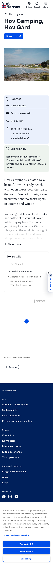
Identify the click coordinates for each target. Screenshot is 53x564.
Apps (5, 476)
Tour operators (10, 457)
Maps (5, 482)
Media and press (11, 446)
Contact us (8, 435)
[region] (26, 533)
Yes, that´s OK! (26, 543)
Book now (12, 36)
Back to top (10, 390)
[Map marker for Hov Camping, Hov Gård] (26, 321)
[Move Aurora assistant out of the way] (48, 273)
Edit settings (26, 558)
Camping (13, 367)
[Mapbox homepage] (39, 301)
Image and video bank (14, 471)
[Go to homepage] (11, 5)
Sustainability (10, 409)
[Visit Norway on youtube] (16, 496)
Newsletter (8, 440)
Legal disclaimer (11, 415)
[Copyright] (44, 77)
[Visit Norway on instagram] (10, 496)
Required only (26, 551)
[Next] (44, 64)
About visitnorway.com (15, 404)
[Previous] (9, 64)
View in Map (18, 138)
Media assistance (12, 451)
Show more (14, 244)
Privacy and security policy (17, 421)
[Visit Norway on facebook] (4, 496)
